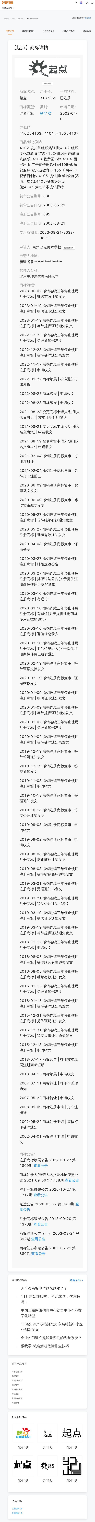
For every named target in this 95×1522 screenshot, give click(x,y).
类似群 (25, 127)
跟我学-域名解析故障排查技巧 (45, 1346)
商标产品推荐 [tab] (48, 30)
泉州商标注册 (17, 1513)
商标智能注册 (17, 1372)
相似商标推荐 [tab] (69, 30)
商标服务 (21, 18)
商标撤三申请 (17, 1389)
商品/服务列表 (31, 142)
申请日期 (67, 107)
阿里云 (6, 18)
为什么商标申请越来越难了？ (44, 1288)
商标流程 (27, 285)
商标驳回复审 (17, 1380)
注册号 (45, 91)
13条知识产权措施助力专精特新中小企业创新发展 (52, 1327)
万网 (13, 18)
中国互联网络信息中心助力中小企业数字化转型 (51, 1313)
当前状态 (67, 91)
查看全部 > (76, 1280)
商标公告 (27, 1154)
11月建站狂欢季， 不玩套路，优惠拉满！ (50, 1299)
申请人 (25, 247)
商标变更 (15, 1394)
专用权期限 (28, 232)
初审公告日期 (30, 205)
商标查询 (15, 1403)
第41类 (46, 113)
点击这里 (88, 18)
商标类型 (27, 107)
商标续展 (15, 1376)
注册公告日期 (30, 223)
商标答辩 (15, 1385)
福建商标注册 (17, 1509)
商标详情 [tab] (10, 30)
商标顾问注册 (17, 1398)
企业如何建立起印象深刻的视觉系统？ (51, 1338)
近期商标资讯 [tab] (28, 30)
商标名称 (27, 91)
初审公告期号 (30, 196)
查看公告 (41, 1165)
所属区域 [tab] (87, 30)
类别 (43, 107)
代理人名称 (28, 270)
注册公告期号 (30, 214)
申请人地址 (28, 256)
